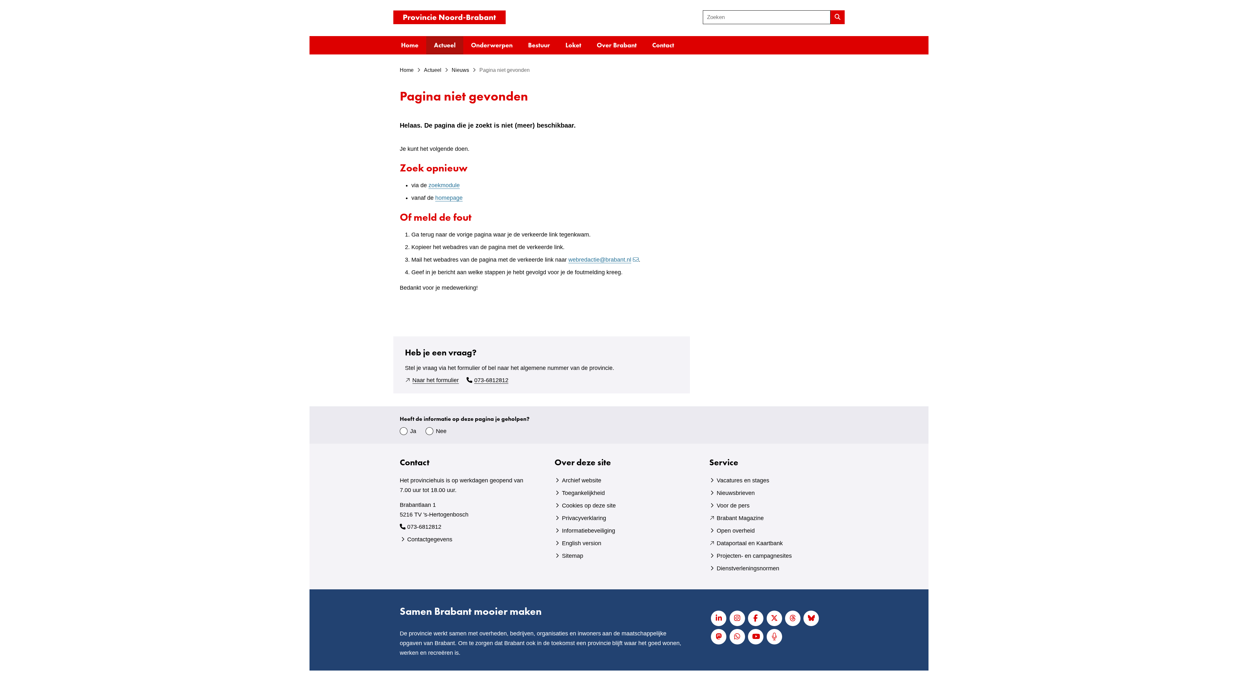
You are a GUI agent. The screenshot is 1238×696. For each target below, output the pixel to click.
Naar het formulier (435, 380)
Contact (663, 45)
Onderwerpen (492, 45)
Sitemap (572, 556)
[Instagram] (737, 618)
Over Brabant (617, 45)
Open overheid (736, 530)
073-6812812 (491, 380)
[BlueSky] (811, 618)
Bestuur (539, 45)
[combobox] (766, 17)
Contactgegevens (429, 539)
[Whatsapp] (737, 636)
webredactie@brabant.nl (599, 259)
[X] (774, 618)
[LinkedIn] (718, 618)
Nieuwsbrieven (736, 493)
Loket (573, 45)
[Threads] (793, 618)
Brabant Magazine (740, 518)
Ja (413, 431)
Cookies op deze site (589, 505)
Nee (441, 431)
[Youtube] (755, 636)
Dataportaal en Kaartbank (750, 543)
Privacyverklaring (584, 518)
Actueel (445, 45)
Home (409, 45)
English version (581, 543)
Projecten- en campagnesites (754, 556)
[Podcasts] (774, 636)
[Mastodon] (718, 636)
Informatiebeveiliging (588, 530)
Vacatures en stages (743, 480)
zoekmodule (444, 185)
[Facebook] (755, 618)
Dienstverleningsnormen (748, 568)
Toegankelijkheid (583, 493)
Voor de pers (733, 505)
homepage (449, 198)
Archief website (581, 480)
